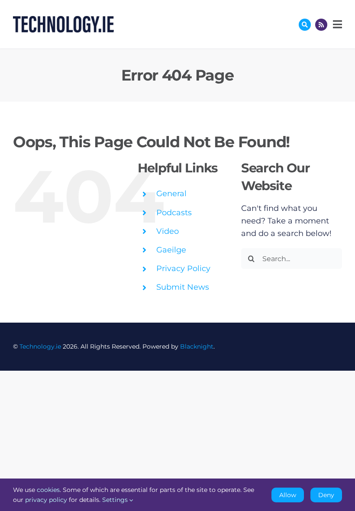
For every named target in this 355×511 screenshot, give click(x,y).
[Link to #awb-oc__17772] (305, 25)
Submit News (182, 287)
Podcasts (174, 212)
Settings (115, 500)
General (171, 193)
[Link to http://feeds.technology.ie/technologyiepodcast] (321, 25)
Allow (287, 495)
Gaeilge (171, 250)
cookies (48, 490)
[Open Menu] (336, 24)
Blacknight (196, 346)
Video (167, 231)
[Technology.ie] (63, 20)
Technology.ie (40, 346)
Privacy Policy (183, 268)
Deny (326, 495)
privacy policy (46, 500)
